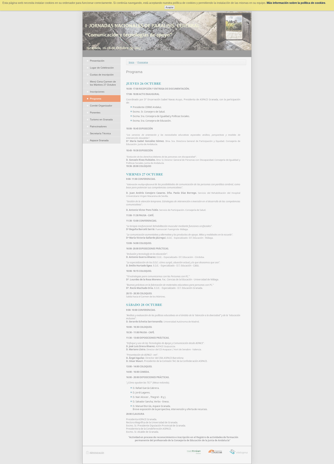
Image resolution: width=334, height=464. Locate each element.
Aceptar (169, 7)
